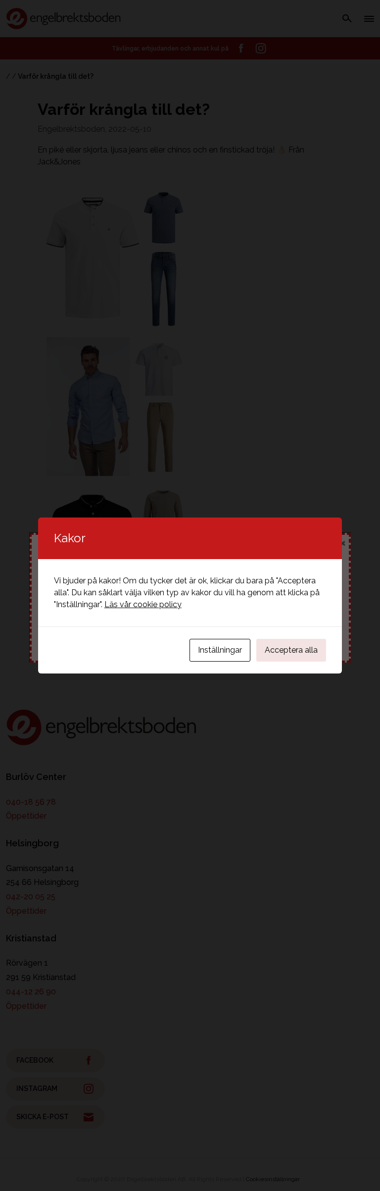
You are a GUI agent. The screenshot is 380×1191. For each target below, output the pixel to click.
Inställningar (220, 650)
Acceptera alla (291, 650)
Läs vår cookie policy (143, 604)
